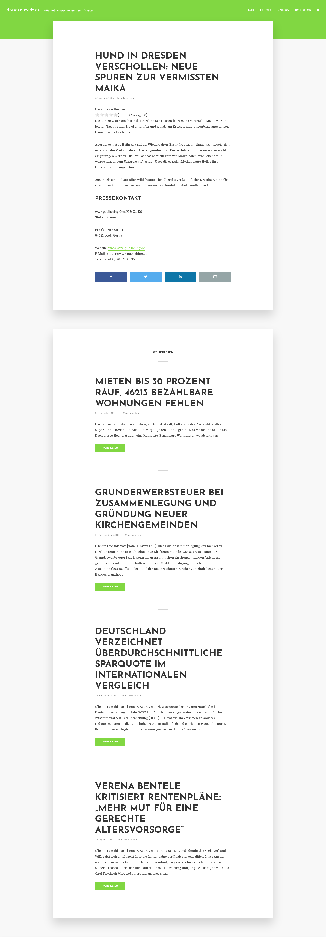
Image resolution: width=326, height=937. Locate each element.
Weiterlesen (110, 448)
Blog (251, 10)
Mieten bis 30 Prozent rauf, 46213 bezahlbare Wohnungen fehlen (154, 393)
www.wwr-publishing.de (126, 248)
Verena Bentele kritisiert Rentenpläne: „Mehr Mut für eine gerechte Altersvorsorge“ (158, 808)
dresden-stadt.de (23, 10)
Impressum (283, 10)
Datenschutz (303, 10)
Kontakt (265, 10)
